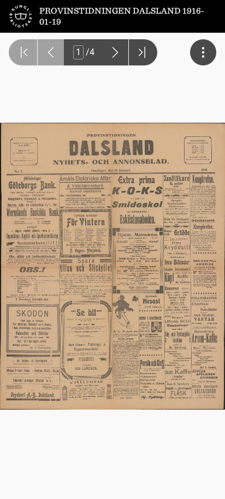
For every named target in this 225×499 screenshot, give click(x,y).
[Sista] (143, 52)
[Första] (23, 52)
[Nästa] (115, 52)
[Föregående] (51, 52)
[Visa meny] (203, 52)
